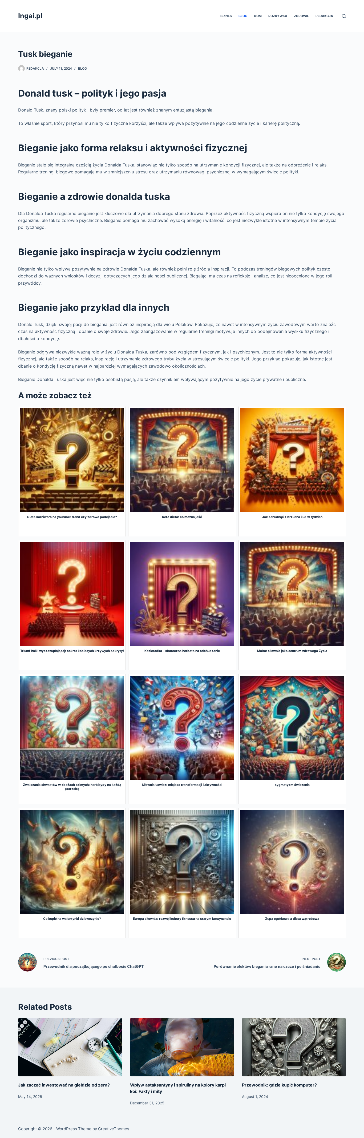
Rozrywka (277, 16)
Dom (258, 16)
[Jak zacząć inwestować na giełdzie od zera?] (70, 1047)
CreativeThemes (113, 1128)
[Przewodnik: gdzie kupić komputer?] (294, 1047)
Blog (242, 16)
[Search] (344, 16)
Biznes (226, 16)
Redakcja (324, 16)
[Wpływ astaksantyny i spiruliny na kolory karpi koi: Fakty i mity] (182, 1047)
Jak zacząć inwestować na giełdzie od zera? (64, 1085)
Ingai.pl (30, 16)
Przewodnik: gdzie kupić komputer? (279, 1085)
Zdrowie (301, 16)
